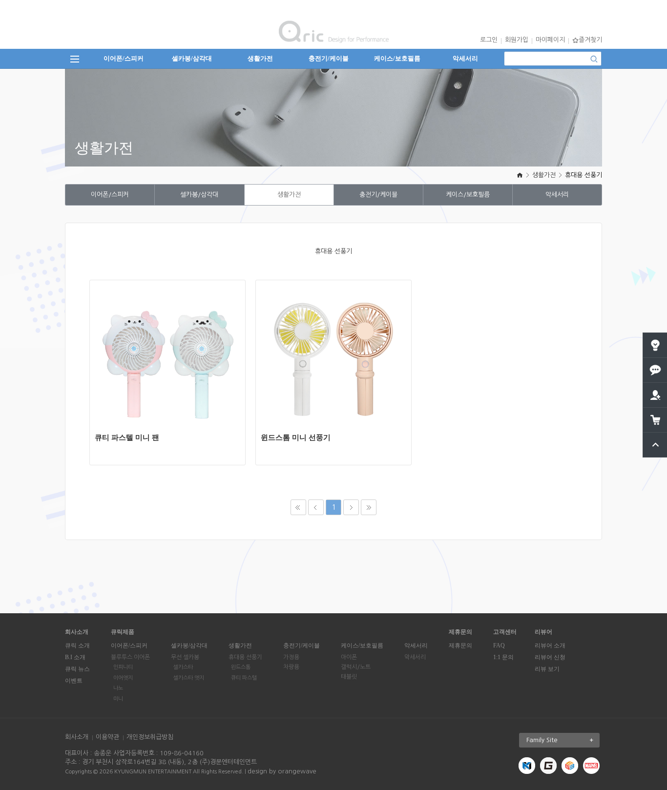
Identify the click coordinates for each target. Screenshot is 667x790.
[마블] (591, 765)
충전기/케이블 (329, 58)
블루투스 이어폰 (130, 657)
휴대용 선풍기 (583, 175)
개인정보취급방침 (149, 737)
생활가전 (260, 58)
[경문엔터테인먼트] (527, 765)
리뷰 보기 (547, 668)
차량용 (291, 667)
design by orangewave (282, 771)
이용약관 (107, 737)
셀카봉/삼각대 (192, 58)
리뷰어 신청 (550, 657)
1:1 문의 (503, 657)
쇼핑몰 (173, 369)
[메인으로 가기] (520, 175)
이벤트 (74, 680)
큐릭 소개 (77, 645)
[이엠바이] (570, 765)
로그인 (489, 40)
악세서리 (465, 58)
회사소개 (76, 737)
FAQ (499, 645)
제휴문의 (460, 645)
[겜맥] (548, 765)
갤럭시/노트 (356, 667)
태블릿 (349, 677)
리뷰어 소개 (550, 645)
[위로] (655, 436)
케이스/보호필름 (397, 58)
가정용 (291, 657)
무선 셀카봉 (185, 657)
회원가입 (516, 40)
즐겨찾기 (590, 40)
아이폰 (349, 657)
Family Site (542, 740)
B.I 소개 (75, 657)
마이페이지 (550, 40)
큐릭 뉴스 (77, 668)
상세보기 (173, 339)
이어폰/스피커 (124, 58)
